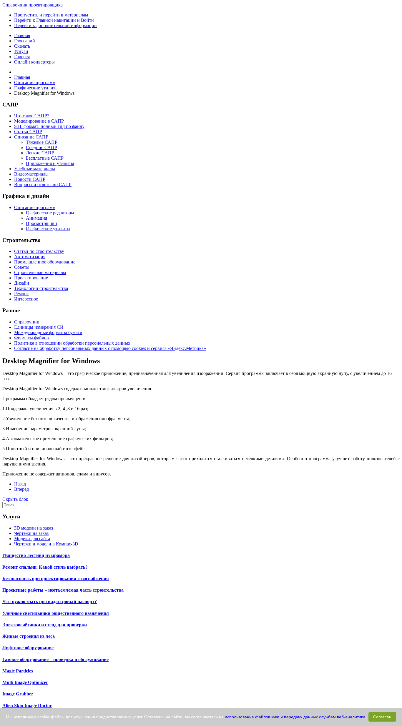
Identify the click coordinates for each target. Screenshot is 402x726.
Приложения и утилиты (50, 163)
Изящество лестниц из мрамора (36, 555)
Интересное (26, 298)
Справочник (26, 321)
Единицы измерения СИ (39, 327)
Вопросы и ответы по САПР (43, 184)
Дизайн (21, 283)
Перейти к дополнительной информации (55, 25)
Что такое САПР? (31, 115)
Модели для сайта (32, 538)
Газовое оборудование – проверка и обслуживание (55, 659)
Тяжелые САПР (41, 142)
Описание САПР (31, 136)
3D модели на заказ (33, 527)
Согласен (382, 717)
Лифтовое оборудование (28, 647)
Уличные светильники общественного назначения (55, 613)
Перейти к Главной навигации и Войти (54, 20)
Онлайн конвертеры (34, 61)
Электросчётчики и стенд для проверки (44, 624)
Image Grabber (17, 693)
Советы (21, 267)
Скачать (22, 46)
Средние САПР (41, 147)
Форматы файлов (31, 337)
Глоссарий (24, 40)
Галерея (22, 56)
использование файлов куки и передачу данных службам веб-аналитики (295, 717)
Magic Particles (17, 670)
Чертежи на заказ (31, 533)
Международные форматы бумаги (48, 332)
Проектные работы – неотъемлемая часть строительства (63, 590)
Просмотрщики (41, 223)
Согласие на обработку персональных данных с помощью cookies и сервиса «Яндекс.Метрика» (110, 348)
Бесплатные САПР (45, 158)
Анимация (36, 218)
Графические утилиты (48, 228)
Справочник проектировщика (32, 4)
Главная (22, 35)
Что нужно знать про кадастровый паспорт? (49, 601)
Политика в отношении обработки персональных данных (72, 343)
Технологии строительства (41, 288)
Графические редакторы (50, 212)
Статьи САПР (28, 131)
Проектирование (31, 277)
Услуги (21, 51)
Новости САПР (29, 179)
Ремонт (21, 293)
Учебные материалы (34, 168)
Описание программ (34, 207)
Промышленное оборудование (44, 261)
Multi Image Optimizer (25, 682)
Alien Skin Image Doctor (27, 705)
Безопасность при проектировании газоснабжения (55, 578)
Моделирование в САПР (39, 121)
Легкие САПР (40, 152)
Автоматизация (29, 256)
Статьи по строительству (39, 251)
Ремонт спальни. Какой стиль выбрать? (45, 567)
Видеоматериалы (31, 173)
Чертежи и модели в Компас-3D (46, 543)
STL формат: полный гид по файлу (49, 126)
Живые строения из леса (28, 636)
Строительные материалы (40, 272)
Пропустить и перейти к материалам (51, 14)
